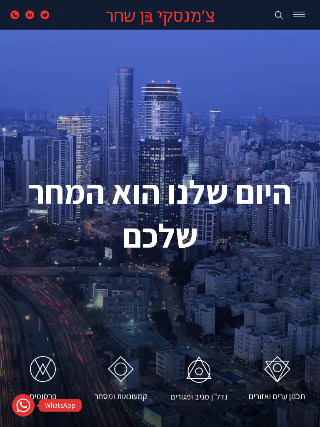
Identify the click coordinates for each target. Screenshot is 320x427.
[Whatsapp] (23, 405)
